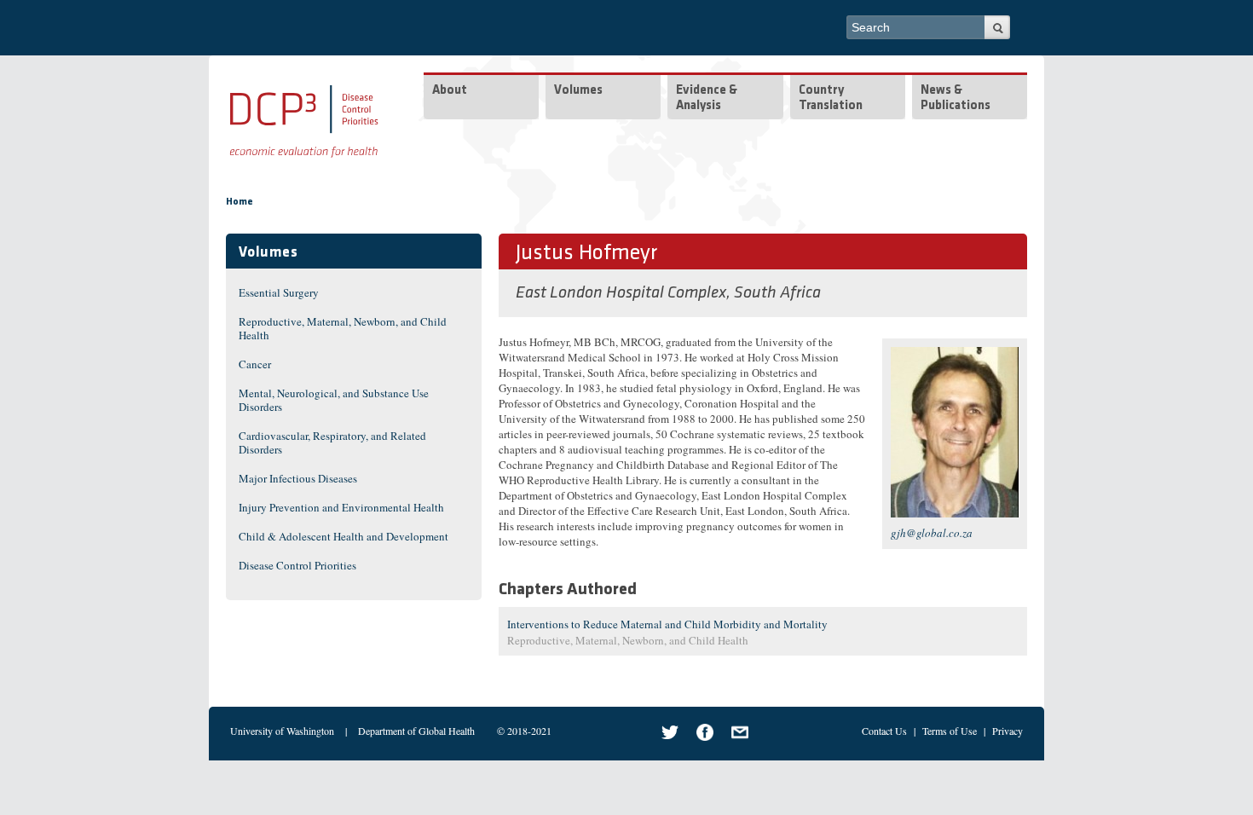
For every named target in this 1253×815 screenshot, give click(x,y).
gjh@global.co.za (932, 532)
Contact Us (884, 730)
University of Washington (282, 730)
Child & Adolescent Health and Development (343, 536)
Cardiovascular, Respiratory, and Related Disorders (332, 442)
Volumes (578, 90)
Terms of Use (949, 730)
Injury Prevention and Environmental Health (341, 507)
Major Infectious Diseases (298, 478)
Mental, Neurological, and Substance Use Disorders (334, 399)
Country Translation (831, 98)
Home (239, 202)
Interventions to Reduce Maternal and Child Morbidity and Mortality (667, 624)
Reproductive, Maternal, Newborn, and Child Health (343, 328)
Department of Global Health (416, 730)
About (449, 90)
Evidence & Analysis (706, 98)
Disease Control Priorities (297, 565)
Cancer (255, 364)
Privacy (1007, 730)
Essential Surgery (279, 292)
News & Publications (955, 98)
